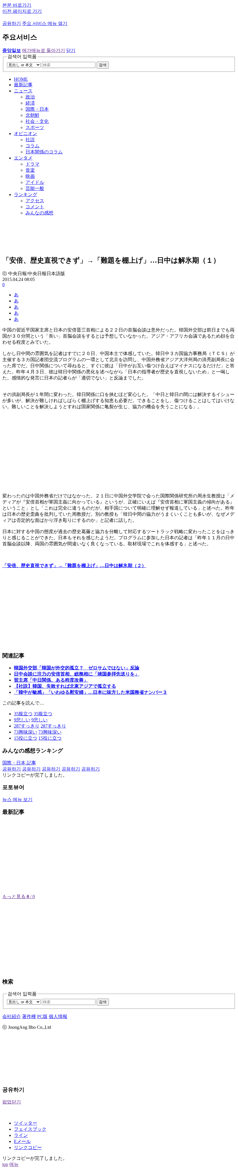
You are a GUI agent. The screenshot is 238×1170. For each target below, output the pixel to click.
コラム (32, 145)
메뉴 (14, 1164)
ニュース (23, 90)
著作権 (29, 1016)
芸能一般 (35, 188)
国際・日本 (37, 109)
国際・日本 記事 (19, 762)
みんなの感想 (39, 212)
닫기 (70, 50)
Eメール (22, 1141)
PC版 (42, 1016)
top (5, 1164)
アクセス (35, 200)
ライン (21, 1135)
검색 (103, 65)
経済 (30, 103)
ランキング (25, 194)
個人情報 (58, 1016)
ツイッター (25, 1123)
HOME (21, 79)
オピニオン (25, 133)
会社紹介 (11, 1016)
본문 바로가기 (16, 5)
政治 (30, 96)
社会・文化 (37, 121)
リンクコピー (28, 1147)
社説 (30, 139)
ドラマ (32, 164)
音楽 (30, 170)
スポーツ (35, 127)
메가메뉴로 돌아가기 (43, 50)
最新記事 (23, 84)
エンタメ (23, 157)
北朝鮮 (32, 115)
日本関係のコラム (44, 151)
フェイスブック (30, 1129)
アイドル (35, 182)
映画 (30, 176)
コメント (35, 206)
